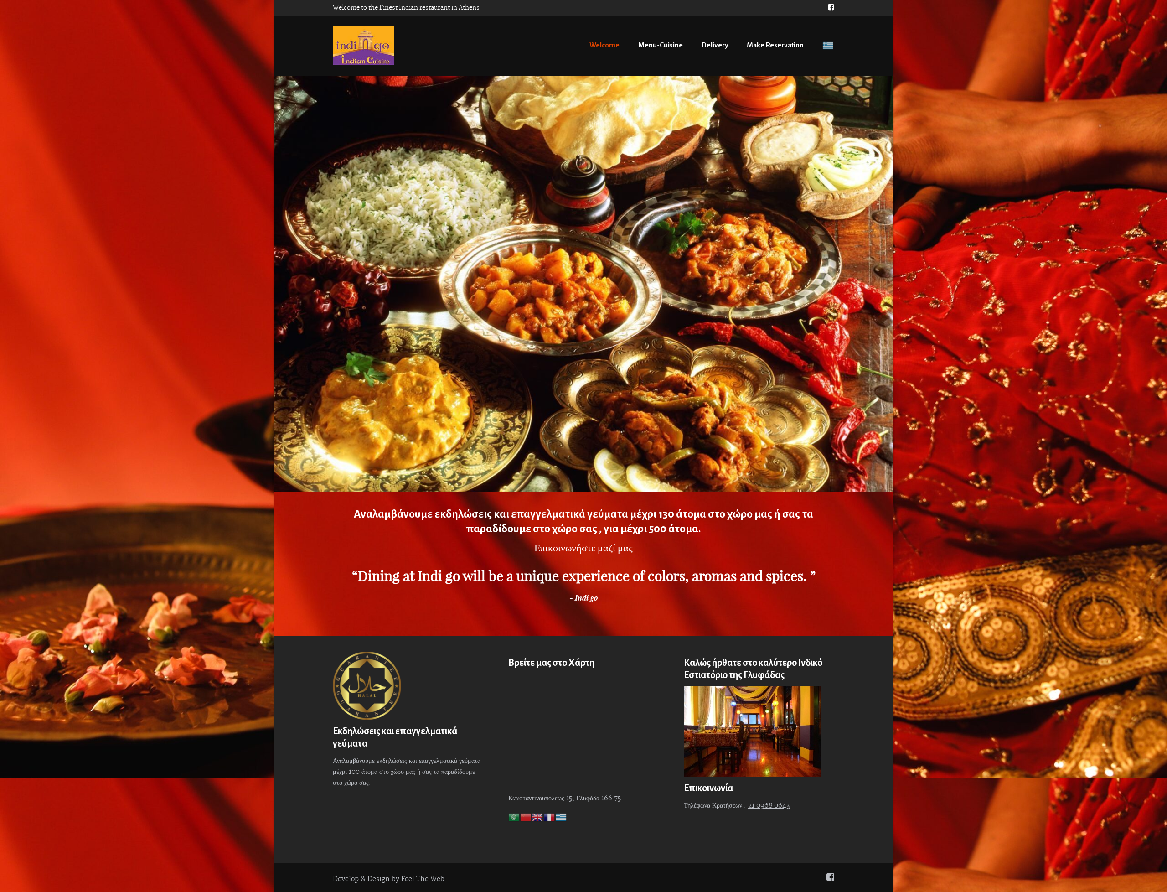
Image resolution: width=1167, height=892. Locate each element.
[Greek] (827, 45)
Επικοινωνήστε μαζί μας (583, 547)
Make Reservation (775, 45)
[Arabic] (514, 817)
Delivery (715, 45)
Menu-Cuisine (660, 45)
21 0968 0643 (769, 806)
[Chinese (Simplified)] (526, 817)
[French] (550, 817)
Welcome (604, 45)
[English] (538, 817)
